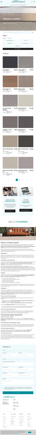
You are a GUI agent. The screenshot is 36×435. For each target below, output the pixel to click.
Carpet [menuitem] (4, 421)
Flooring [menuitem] (4, 416)
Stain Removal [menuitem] (21, 416)
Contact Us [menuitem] (29, 422)
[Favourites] (33, 2)
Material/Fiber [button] (9, 40)
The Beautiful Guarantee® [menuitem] (21, 422)
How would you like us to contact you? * (9, 361)
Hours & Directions (6, 403)
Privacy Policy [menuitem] (29, 426)
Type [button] (25, 40)
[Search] (32, 32)
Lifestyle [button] (9, 43)
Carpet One (4, 13)
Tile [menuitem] (3, 424)
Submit (18, 392)
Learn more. (18, 433)
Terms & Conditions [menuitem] (29, 424)
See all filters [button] (17, 48)
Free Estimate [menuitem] (5, 426)
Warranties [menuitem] (21, 423)
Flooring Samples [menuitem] (12, 418)
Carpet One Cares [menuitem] (29, 420)
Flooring (9, 13)
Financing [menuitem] (4, 427)
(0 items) (34, 1)
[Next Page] (22, 180)
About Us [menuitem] (28, 416)
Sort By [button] (29, 53)
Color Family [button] (25, 43)
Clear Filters (9, 38)
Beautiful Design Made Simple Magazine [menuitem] (13, 422)
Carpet (13, 13)
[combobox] (17, 32)
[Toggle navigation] (1, 1)
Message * (4, 378)
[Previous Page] (14, 180)
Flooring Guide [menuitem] (21, 419)
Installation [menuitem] (21, 425)
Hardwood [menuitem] (4, 419)
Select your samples (25, 210)
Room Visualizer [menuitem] (13, 416)
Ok (29, 432)
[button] (31, 2)
